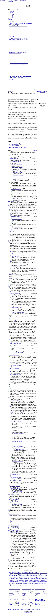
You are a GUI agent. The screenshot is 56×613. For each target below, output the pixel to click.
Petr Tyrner (11, 91)
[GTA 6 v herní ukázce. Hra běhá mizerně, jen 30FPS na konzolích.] (11, 595)
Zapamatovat (28, 5)
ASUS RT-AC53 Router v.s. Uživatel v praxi (19, 63)
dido (10, 486)
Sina (9, 209)
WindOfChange (12, 412)
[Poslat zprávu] (17, 158)
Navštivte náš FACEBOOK (13, 0)
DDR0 (9, 201)
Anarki (11, 256)
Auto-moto (13, 14)
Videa (10, 13)
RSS (24, 0)
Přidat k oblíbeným (12, 10)
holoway (10, 289)
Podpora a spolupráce (7, 0)
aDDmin (17, 592)
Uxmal (10, 158)
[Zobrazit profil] (13, 158)
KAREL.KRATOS (11, 317)
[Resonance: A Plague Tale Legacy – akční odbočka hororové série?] (24, 595)
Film (12, 15)
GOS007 (11, 266)
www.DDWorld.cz (10, 609)
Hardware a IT (12, 11)
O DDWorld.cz (2, 0)
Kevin (12, 198)
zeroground (13, 461)
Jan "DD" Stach (26, 610)
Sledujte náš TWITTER (20, 0)
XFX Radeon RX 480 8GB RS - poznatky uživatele (20, 76)
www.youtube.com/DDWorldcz (30, 609)
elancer (12, 189)
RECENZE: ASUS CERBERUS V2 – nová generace (21, 23)
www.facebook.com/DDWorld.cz (16, 609)
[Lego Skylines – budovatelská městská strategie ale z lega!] (37, 595)
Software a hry (12, 12)
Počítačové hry (13, 16)
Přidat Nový (35, 150)
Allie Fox (11, 161)
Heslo (28, 3)
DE (25, 0)
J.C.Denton (12, 164)
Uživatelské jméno (28, 2)
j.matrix (11, 474)
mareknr (9, 320)
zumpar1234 (14, 312)
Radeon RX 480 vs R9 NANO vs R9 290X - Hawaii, (20, 49)
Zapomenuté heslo (28, 7)
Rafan (13, 172)
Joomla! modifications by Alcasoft (28, 612)
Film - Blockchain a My (15, 36)
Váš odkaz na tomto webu (37, 609)
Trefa (10, 368)
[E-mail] (36, 89)
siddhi (11, 184)
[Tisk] (34, 89)
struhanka (12, 227)
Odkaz (12, 253)
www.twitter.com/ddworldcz (24, 609)
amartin (14, 178)
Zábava (12, 17)
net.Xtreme (9, 378)
